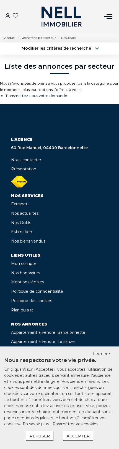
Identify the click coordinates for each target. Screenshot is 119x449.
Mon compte (24, 263)
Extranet (19, 203)
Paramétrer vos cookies (75, 423)
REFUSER (40, 436)
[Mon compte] (8, 16)
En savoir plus (36, 423)
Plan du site (22, 310)
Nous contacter (26, 159)
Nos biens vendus (28, 241)
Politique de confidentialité (37, 291)
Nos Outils (21, 222)
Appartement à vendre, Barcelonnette (48, 332)
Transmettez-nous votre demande (36, 95)
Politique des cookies (31, 300)
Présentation (23, 168)
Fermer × (102, 353)
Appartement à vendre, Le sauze (43, 341)
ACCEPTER (78, 436)
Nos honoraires (25, 272)
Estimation (21, 231)
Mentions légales (27, 281)
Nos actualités (24, 213)
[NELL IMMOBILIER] (61, 16)
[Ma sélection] (15, 16)
